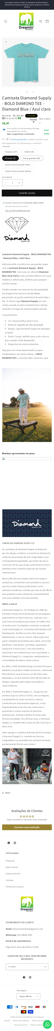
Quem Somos (12, 867)
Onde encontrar (13, 873)
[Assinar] (45, 966)
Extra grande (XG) (31, 158)
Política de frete (36, 1025)
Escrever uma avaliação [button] (26, 827)
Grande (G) (10, 158)
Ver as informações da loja (17, 210)
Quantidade (7, 177)
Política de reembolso (21, 1021)
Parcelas (33, 120)
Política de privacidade (41, 1021)
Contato (9, 880)
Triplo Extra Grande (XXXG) (19, 172)
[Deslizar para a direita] (33, 92)
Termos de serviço (21, 1025)
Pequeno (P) (12, 152)
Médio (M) (31, 152)
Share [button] (7, 792)
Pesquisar (10, 860)
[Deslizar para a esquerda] (21, 92)
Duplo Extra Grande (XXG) (19, 165)
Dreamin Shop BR (22, 1017)
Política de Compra (15, 886)
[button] (6, 21)
